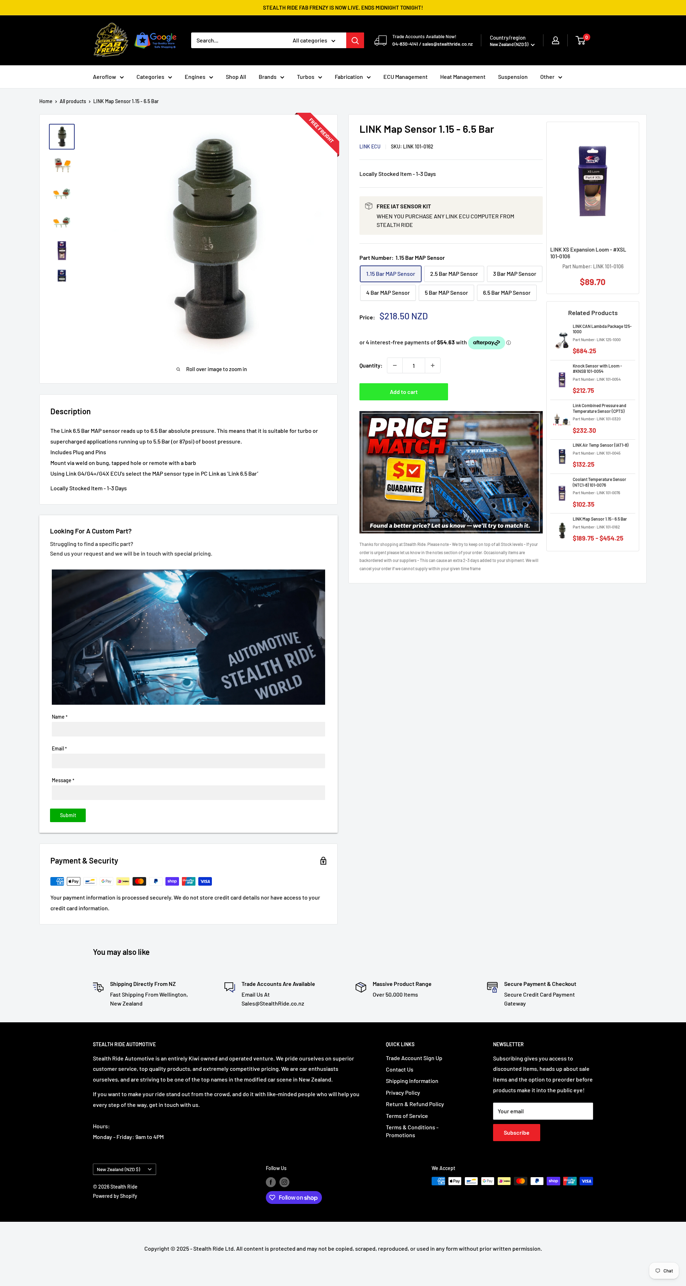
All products (73, 101)
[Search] (355, 40)
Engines (195, 76)
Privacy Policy (403, 1092)
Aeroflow (104, 76)
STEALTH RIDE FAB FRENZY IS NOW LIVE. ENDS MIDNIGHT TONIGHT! (343, 7)
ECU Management (405, 76)
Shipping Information (412, 1080)
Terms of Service (407, 1115)
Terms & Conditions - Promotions (412, 1131)
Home (46, 101)
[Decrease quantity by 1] (394, 365)
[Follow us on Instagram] (284, 1182)
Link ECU (370, 147)
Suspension (513, 76)
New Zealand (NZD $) (118, 1169)
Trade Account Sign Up (414, 1057)
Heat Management (463, 76)
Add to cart (404, 391)
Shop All (236, 76)
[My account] (555, 40)
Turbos (305, 76)
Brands (268, 76)
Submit (68, 815)
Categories (150, 76)
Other (547, 76)
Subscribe (517, 1132)
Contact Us (399, 1069)
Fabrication (349, 76)
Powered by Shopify (115, 1196)
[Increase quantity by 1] (432, 365)
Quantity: (371, 365)
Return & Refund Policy (415, 1103)
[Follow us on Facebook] (271, 1182)
